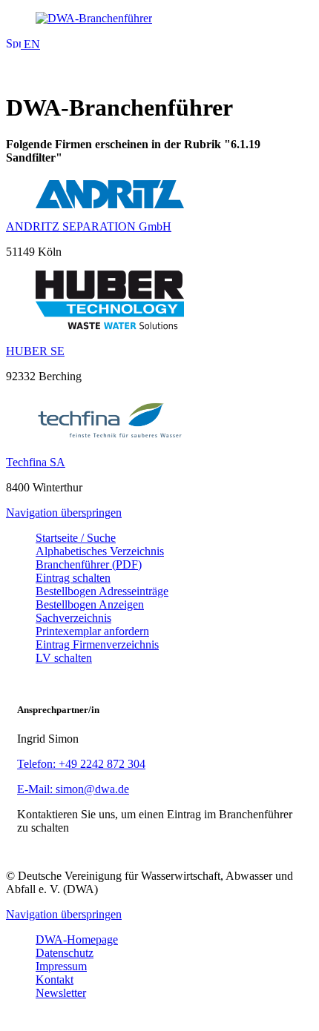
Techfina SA (35, 462)
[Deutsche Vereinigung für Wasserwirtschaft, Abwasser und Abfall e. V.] (159, 18)
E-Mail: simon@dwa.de (73, 789)
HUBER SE (35, 351)
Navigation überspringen (64, 512)
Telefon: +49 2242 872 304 (81, 763)
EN (30, 44)
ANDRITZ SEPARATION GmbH (88, 226)
